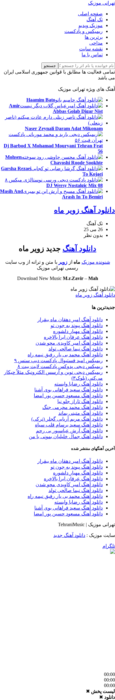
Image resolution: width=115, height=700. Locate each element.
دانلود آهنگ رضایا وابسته (78, 383)
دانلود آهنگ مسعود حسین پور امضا (68, 395)
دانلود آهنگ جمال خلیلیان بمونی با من (66, 436)
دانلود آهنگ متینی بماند (80, 413)
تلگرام (108, 546)
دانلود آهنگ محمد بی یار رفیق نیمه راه (65, 354)
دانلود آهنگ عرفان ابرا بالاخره (73, 337)
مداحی (96, 43)
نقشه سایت (91, 48)
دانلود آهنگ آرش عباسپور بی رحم (69, 430)
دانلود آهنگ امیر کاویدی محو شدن (69, 343)
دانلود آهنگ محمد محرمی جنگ (72, 407)
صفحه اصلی (90, 13)
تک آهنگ (94, 19)
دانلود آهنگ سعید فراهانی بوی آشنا (68, 389)
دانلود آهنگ (79, 249)
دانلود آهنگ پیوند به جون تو (77, 325)
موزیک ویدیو (91, 25)
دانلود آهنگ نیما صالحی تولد (75, 348)
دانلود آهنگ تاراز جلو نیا (80, 401)
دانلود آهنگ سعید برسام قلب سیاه (69, 424)
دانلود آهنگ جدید (69, 535)
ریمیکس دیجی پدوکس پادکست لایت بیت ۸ (60, 366)
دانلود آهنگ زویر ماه (84, 210)
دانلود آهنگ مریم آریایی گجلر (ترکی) (67, 419)
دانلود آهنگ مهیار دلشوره (78, 331)
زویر (63, 262)
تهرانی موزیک (101, 3)
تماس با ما (92, 54)
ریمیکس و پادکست (83, 31)
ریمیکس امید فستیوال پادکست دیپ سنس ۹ (58, 360)
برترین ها (94, 37)
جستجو (50, 65)
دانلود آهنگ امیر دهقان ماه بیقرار (70, 319)
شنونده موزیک (96, 262)
